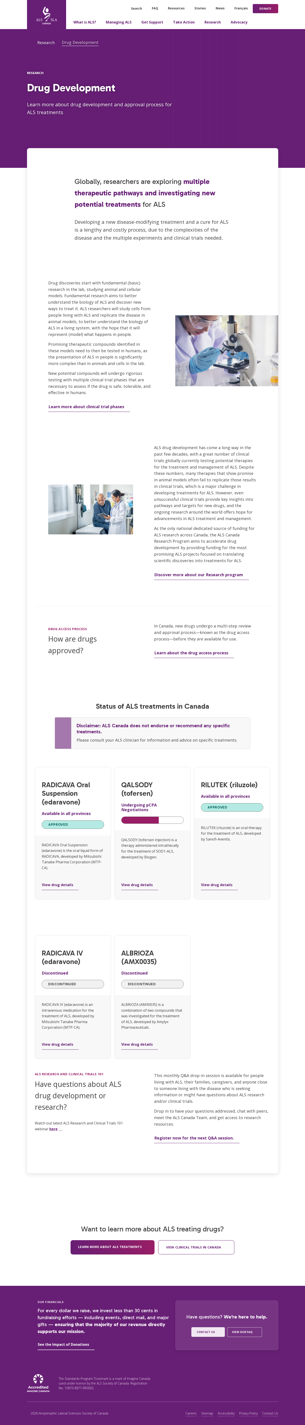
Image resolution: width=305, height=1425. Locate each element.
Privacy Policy (248, 1413)
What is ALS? (84, 22)
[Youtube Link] (258, 1383)
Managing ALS (119, 22)
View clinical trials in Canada (193, 1247)
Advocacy (239, 22)
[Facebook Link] (216, 1383)
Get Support (152, 22)
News (220, 8)
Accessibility (226, 1413)
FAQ (155, 8)
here (53, 1128)
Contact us (206, 1332)
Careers (191, 1413)
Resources (176, 8)
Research (213, 22)
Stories (200, 8)
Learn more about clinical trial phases (86, 406)
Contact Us (270, 1413)
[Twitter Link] (230, 1383)
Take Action (184, 22)
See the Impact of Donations (63, 1344)
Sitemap (207, 1413)
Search (136, 8)
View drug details (57, 884)
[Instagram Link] (244, 1383)
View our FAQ (242, 1332)
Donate (265, 9)
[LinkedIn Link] (271, 1383)
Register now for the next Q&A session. (194, 1138)
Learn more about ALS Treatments (110, 1247)
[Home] (46, 15)
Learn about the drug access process (191, 652)
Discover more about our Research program (198, 574)
